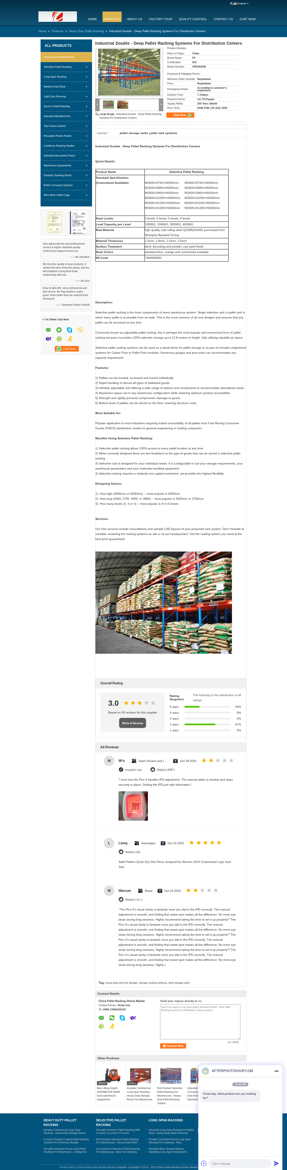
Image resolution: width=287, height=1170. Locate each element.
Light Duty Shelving (55, 96)
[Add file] (204, 1163)
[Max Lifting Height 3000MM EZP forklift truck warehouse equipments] (110, 1075)
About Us (134, 19)
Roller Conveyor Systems (58, 185)
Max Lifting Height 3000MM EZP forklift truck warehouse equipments (108, 1094)
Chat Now (247, 19)
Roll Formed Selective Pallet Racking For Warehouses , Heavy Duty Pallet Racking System (169, 1096)
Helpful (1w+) (133, 899)
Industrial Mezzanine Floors (59, 155)
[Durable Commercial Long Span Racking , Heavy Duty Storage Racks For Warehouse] (140, 1075)
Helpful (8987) (166, 769)
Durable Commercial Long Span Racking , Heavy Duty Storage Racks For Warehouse (139, 1094)
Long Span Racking (55, 76)
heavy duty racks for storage (121, 982)
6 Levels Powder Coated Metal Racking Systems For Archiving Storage (66, 1141)
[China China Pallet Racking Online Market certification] (54, 222)
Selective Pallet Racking (57, 66)
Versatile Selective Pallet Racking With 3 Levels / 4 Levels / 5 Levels (118, 1131)
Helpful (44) (132, 852)
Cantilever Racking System (59, 145)
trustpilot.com (133, 769)
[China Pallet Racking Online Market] (60, 16)
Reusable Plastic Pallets (57, 135)
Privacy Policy (67, 1167)
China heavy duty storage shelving (97, 1167)
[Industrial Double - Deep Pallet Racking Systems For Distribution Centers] (129, 72)
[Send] (276, 1163)
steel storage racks (179, 982)
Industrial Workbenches (57, 116)
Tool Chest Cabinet (55, 126)
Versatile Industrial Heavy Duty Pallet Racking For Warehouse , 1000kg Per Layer (65, 1152)
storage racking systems (153, 982)
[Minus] (276, 1070)
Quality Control (193, 19)
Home (92, 19)
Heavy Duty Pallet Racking (86, 31)
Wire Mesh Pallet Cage (57, 195)
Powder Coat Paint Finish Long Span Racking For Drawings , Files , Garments (170, 1142)
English (242, 3)
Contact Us (223, 19)
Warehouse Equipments (57, 165)
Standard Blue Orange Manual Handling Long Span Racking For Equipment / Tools (168, 1152)
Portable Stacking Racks (58, 175)
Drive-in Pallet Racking (57, 106)
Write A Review (132, 723)
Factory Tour (160, 19)
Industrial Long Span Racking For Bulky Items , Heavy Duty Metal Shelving (171, 1131)
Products (112, 19)
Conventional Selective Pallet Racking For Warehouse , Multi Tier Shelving (118, 1150)
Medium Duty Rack (54, 86)
